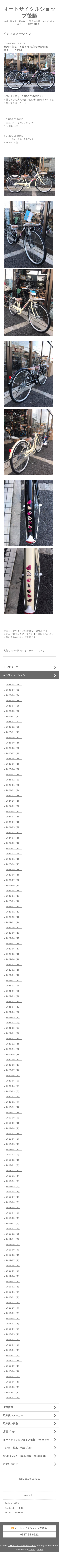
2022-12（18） (14, 917)
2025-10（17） (14, 737)
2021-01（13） (14, 1038)
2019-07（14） (14, 1133)
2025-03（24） (14, 774)
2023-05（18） (14, 891)
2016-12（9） (13, 1297)
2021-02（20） (14, 1033)
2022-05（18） (14, 954)
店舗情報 (8, 1407)
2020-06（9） (13, 1075)
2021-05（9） (13, 1017)
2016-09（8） (13, 1313)
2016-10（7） (13, 1308)
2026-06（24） (14, 695)
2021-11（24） (14, 986)
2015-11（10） (14, 1361)
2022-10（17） (14, 928)
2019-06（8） (13, 1139)
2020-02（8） (13, 1097)
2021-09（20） (14, 996)
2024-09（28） (14, 806)
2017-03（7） (13, 1281)
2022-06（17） (14, 949)
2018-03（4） (13, 1218)
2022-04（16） (14, 959)
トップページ (10, 667)
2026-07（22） (14, 690)
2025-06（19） (14, 759)
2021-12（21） (14, 980)
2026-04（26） (14, 706)
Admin (40, 1550)
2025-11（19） (14, 732)
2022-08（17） (14, 938)
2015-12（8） (13, 1355)
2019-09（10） (14, 1123)
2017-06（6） (13, 1266)
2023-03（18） (14, 901)
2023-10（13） (14, 864)
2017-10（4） (13, 1244)
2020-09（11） (14, 1060)
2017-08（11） (14, 1255)
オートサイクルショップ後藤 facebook (26, 1439)
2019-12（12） (14, 1107)
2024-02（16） (14, 843)
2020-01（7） (13, 1102)
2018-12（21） (14, 1170)
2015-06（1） (13, 1382)
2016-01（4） (13, 1350)
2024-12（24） (14, 790)
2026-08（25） (14, 685)
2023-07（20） (14, 880)
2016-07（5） (13, 1324)
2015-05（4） (13, 1387)
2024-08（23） (14, 811)
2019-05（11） (14, 1144)
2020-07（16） (14, 1070)
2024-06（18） (14, 822)
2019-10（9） (13, 1118)
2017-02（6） (13, 1287)
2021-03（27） (14, 1028)
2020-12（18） (14, 1044)
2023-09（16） (14, 869)
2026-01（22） (14, 722)
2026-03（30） (14, 711)
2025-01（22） (14, 785)
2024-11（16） (14, 795)
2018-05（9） (13, 1207)
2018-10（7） (13, 1181)
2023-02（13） (14, 906)
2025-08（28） (14, 748)
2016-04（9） (13, 1339)
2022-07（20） (14, 943)
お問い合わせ (10, 1464)
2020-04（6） (13, 1086)
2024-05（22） (14, 827)
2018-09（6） (13, 1186)
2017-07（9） (13, 1260)
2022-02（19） (14, 970)
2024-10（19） (14, 801)
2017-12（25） (14, 1234)
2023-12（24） (14, 854)
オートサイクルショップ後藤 (22, 1545)
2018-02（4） (13, 1223)
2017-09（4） (13, 1250)
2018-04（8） (13, 1213)
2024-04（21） (14, 832)
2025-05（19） (14, 764)
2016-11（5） (13, 1302)
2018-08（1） (13, 1192)
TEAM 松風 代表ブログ (18, 1447)
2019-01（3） (13, 1165)
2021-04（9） (13, 1023)
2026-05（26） (14, 700)
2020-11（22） (14, 1049)
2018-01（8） (13, 1229)
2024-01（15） (14, 848)
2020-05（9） (13, 1081)
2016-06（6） (13, 1329)
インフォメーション (14, 675)
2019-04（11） (14, 1149)
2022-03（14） (14, 964)
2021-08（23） (14, 1001)
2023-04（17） (14, 896)
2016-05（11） (14, 1334)
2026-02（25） (14, 716)
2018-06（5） (13, 1202)
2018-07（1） (13, 1197)
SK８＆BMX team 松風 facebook (24, 1455)
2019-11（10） (14, 1112)
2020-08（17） (14, 1065)
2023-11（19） (14, 859)
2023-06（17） (14, 885)
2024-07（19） (14, 817)
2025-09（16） (14, 743)
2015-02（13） (14, 1392)
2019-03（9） (13, 1155)
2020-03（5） (13, 1091)
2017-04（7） (13, 1276)
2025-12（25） (14, 727)
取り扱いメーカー (13, 1415)
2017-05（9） (13, 1271)
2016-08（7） (13, 1318)
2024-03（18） (14, 838)
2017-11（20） (14, 1239)
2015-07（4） (13, 1376)
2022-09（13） (14, 933)
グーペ (32, 1550)
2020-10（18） (14, 1054)
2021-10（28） (14, 991)
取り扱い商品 (10, 1423)
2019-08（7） (13, 1128)
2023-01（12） (14, 912)
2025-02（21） (14, 780)
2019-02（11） (14, 1160)
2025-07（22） (14, 753)
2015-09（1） (13, 1366)
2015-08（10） (14, 1371)
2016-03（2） (13, 1345)
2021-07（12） (14, 1007)
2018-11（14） (14, 1176)
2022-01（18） (14, 975)
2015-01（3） (13, 1398)
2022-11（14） (14, 922)
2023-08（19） (14, 875)
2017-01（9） (13, 1292)
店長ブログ (9, 1431)
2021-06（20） (14, 1012)
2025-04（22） (14, 769)
